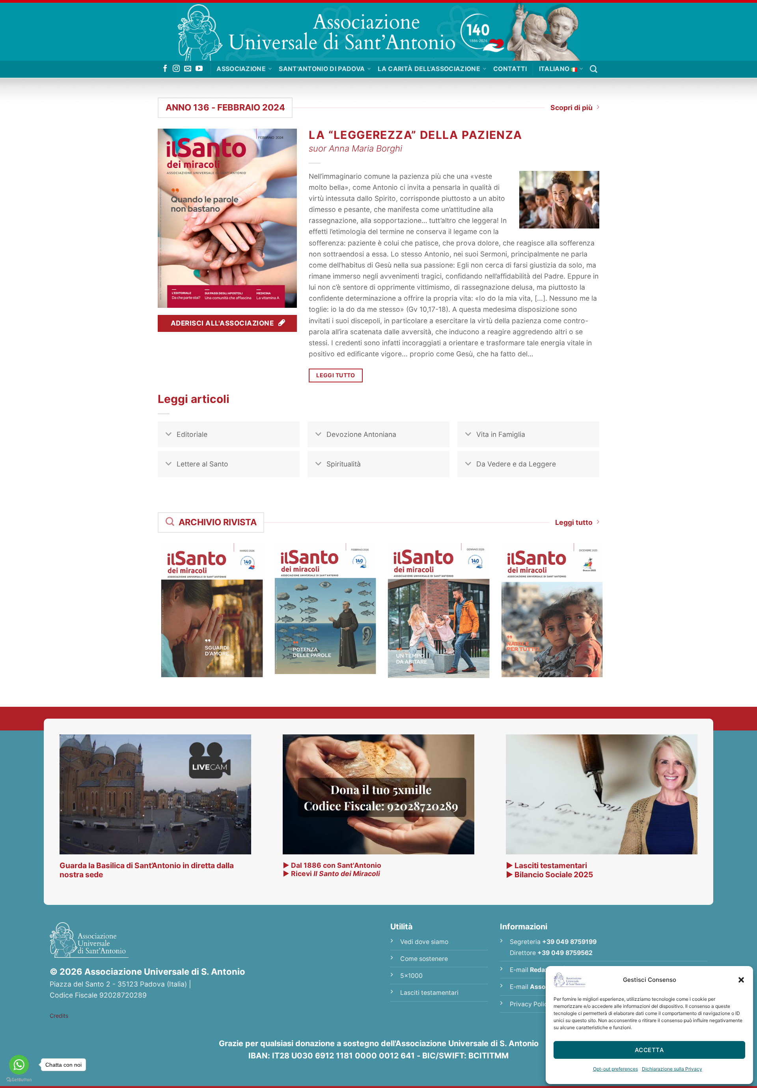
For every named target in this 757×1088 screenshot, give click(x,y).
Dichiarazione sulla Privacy (672, 1069)
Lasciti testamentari (429, 992)
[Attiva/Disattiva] (168, 435)
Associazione (241, 69)
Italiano (554, 69)
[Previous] (147, 596)
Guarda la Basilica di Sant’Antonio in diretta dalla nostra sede (147, 870)
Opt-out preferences (615, 1069)
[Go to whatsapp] (19, 1065)
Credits (59, 1015)
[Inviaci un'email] (187, 69)
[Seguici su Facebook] (165, 69)
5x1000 (411, 975)
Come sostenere (424, 959)
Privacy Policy (530, 1004)
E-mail (535, 970)
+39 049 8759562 (565, 953)
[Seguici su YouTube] (199, 69)
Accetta (649, 1050)
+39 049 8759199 (569, 942)
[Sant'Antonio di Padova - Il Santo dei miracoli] (378, 30)
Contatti (510, 69)
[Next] (609, 596)
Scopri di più (571, 107)
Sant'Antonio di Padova (322, 69)
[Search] (593, 69)
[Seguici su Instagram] (176, 69)
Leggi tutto (574, 522)
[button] (741, 980)
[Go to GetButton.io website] (19, 1079)
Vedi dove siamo (424, 942)
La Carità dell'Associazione (429, 69)
